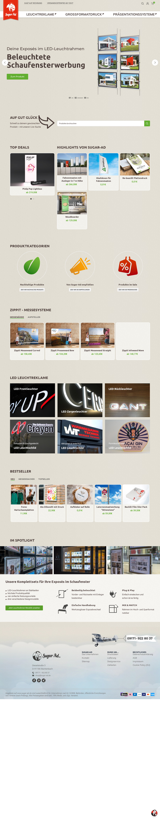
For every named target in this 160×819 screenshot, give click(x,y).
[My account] (147, 3)
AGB (135, 658)
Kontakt (85, 658)
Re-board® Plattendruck (134, 178)
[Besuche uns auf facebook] (34, 680)
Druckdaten (112, 654)
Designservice (113, 661)
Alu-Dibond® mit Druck (52, 507)
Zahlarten (111, 665)
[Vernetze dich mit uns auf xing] (43, 680)
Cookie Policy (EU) (141, 665)
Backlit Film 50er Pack (136, 507)
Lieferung (111, 658)
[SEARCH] (147, 123)
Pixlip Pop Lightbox (32, 188)
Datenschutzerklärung (143, 654)
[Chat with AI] (154, 813)
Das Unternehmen (90, 654)
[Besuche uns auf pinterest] (39, 680)
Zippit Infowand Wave (133, 350)
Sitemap (86, 661)
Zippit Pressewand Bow (62, 350)
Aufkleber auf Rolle (80, 507)
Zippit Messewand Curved (27, 350)
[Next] (155, 62)
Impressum (138, 661)
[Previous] (5, 62)
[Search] (142, 3)
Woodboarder (72, 217)
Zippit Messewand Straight (97, 350)
